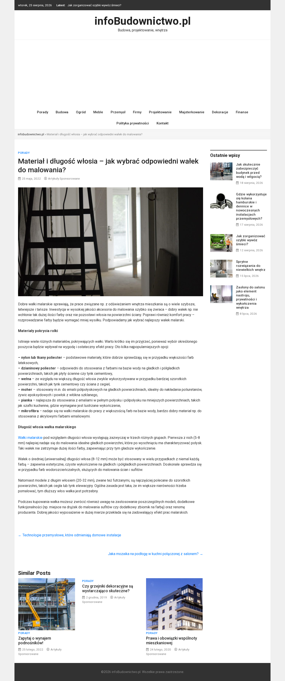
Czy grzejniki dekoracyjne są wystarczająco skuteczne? (107, 588)
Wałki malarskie (30, 438)
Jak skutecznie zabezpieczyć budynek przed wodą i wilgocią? (249, 170)
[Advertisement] (142, 73)
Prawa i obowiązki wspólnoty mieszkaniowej (171, 640)
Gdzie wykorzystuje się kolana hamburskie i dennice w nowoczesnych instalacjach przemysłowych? (251, 206)
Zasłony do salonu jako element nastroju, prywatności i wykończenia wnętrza (250, 297)
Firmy (137, 112)
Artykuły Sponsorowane (64, 178)
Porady (42, 112)
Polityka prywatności (132, 123)
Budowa (62, 112)
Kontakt (163, 123)
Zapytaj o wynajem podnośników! (34, 640)
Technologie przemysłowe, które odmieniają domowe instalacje (69, 535)
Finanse (242, 112)
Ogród (81, 112)
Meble (98, 112)
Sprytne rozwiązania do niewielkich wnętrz (250, 266)
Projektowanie (160, 112)
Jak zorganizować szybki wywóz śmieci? (94, 5)
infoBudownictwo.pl (142, 21)
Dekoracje (220, 112)
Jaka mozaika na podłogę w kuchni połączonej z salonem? (155, 554)
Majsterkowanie (191, 112)
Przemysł (118, 112)
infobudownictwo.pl (31, 134)
